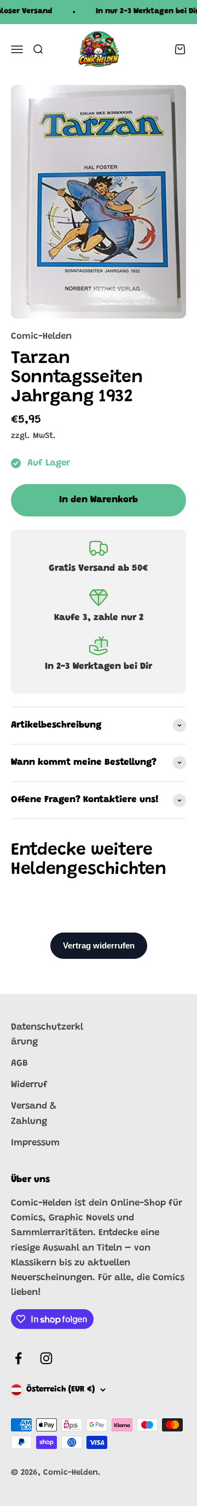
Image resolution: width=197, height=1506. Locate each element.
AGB (19, 1064)
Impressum (35, 1143)
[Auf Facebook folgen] (18, 1358)
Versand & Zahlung (33, 1114)
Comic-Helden (41, 337)
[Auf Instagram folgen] (46, 1358)
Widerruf (29, 1085)
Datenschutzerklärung (47, 1035)
